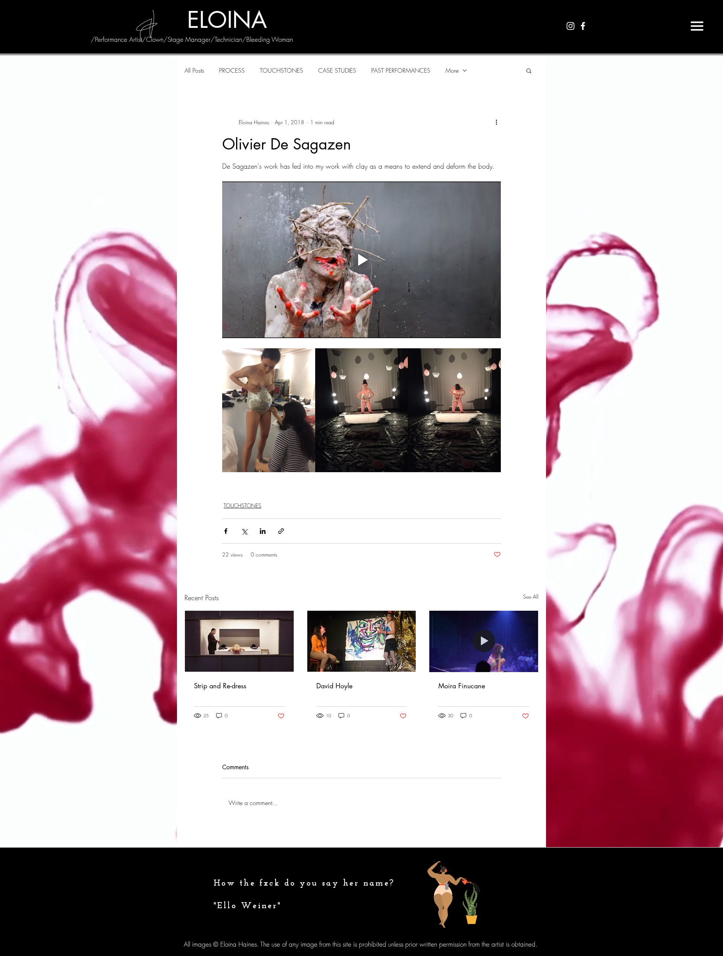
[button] (697, 26)
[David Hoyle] (361, 641)
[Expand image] (268, 410)
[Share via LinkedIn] (262, 531)
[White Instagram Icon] (570, 26)
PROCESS (232, 70)
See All (530, 596)
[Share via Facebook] (225, 531)
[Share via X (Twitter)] (244, 531)
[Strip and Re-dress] (239, 641)
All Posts (194, 70)
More (452, 70)
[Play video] (361, 259)
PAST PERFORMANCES (400, 70)
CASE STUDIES (337, 70)
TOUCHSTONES (281, 70)
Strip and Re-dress (220, 685)
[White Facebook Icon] (583, 26)
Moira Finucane (461, 685)
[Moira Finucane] (483, 641)
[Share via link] (281, 531)
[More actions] (496, 122)
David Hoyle (334, 685)
